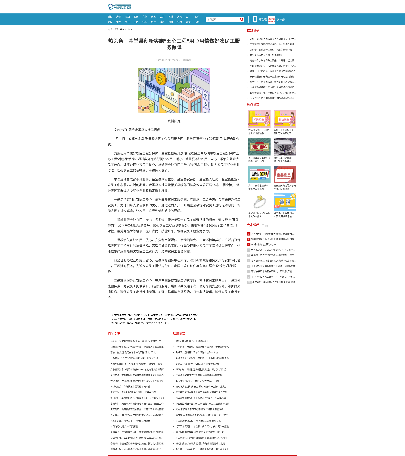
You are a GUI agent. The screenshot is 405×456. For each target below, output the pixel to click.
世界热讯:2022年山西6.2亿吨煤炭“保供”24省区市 (273, 261)
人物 (179, 16)
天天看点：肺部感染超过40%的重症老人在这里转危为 (137, 415)
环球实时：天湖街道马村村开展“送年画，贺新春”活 (201, 369)
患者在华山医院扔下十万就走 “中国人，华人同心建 (201, 398)
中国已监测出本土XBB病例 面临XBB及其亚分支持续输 (202, 403)
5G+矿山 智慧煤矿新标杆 (262, 244)
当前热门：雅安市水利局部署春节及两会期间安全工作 (137, 403)
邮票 (188, 21)
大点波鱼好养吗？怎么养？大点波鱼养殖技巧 (272, 87)
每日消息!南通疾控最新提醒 (124, 426)
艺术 (153, 16)
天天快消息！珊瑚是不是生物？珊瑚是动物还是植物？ (276, 76)
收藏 (170, 21)
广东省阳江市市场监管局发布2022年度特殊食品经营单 (137, 369)
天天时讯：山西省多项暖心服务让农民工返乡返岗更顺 (137, 409)
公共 (188, 16)
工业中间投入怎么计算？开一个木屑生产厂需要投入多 (276, 277)
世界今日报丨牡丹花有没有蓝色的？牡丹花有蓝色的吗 (276, 93)
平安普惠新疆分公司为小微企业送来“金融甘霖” (198, 420)
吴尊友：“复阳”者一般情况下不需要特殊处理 (197, 364)
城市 (162, 21)
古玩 (197, 21)
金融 (127, 16)
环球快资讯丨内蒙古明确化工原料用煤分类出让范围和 (276, 271)
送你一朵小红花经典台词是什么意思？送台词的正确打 (276, 60)
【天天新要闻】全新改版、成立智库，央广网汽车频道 (202, 426)
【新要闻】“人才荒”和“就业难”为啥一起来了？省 (134, 358)
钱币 (179, 21)
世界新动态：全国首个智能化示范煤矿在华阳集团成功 (276, 250)
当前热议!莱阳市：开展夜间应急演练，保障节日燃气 (136, 364)
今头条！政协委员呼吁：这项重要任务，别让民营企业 (202, 449)
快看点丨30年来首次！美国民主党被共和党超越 (199, 375)
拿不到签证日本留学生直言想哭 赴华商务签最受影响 (201, 392)
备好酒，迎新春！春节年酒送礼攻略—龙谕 (197, 352)
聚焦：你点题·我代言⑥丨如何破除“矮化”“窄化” (133, 352)
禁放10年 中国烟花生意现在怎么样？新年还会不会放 (201, 415)
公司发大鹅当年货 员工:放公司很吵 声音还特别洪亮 (201, 386)
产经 (118, 16)
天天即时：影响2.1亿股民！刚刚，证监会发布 (133, 392)
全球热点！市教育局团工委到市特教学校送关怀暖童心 (137, 375)
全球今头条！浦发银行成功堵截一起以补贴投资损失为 (202, 358)
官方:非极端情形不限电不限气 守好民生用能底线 (199, 409)
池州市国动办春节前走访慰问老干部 (193, 341)
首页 (122, 29)
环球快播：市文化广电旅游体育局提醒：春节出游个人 (202, 346)
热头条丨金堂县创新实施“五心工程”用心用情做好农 (135, 341)
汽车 (144, 21)
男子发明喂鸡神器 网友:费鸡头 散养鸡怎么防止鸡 (200, 432)
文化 (144, 16)
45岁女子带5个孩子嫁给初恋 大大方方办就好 (198, 381)
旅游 (197, 16)
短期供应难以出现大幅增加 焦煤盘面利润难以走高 (200, 443)
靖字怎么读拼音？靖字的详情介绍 (266, 55)
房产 (153, 21)
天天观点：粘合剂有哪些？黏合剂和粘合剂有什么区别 (276, 98)
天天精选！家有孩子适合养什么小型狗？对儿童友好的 (276, 44)
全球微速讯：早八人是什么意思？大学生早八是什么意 (276, 66)
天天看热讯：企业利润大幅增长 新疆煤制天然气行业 (201, 438)
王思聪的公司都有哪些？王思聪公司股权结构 (272, 266)
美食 (110, 21)
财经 (110, 16)
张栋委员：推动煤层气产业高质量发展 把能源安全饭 (276, 282)
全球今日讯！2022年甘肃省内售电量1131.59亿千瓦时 (136, 438)
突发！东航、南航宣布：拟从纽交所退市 (130, 420)
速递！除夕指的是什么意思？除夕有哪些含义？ (273, 71)
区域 (170, 16)
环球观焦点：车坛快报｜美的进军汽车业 (130, 386)
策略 (118, 21)
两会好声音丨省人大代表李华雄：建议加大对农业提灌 (137, 346)
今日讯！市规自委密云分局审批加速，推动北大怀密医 (137, 443)
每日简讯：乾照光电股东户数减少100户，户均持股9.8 (137, 398)
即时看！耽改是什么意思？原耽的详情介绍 (271, 50)
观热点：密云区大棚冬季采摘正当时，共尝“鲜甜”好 (135, 449)
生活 (136, 21)
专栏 (127, 21)
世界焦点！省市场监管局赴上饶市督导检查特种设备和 (137, 432)
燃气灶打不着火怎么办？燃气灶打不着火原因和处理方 (276, 82)
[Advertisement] (214, 6)
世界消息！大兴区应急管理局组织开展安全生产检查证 (137, 381)
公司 (162, 16)
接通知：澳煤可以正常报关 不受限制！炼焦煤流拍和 (275, 255)
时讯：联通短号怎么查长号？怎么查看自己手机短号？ (276, 39)
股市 (136, 16)
